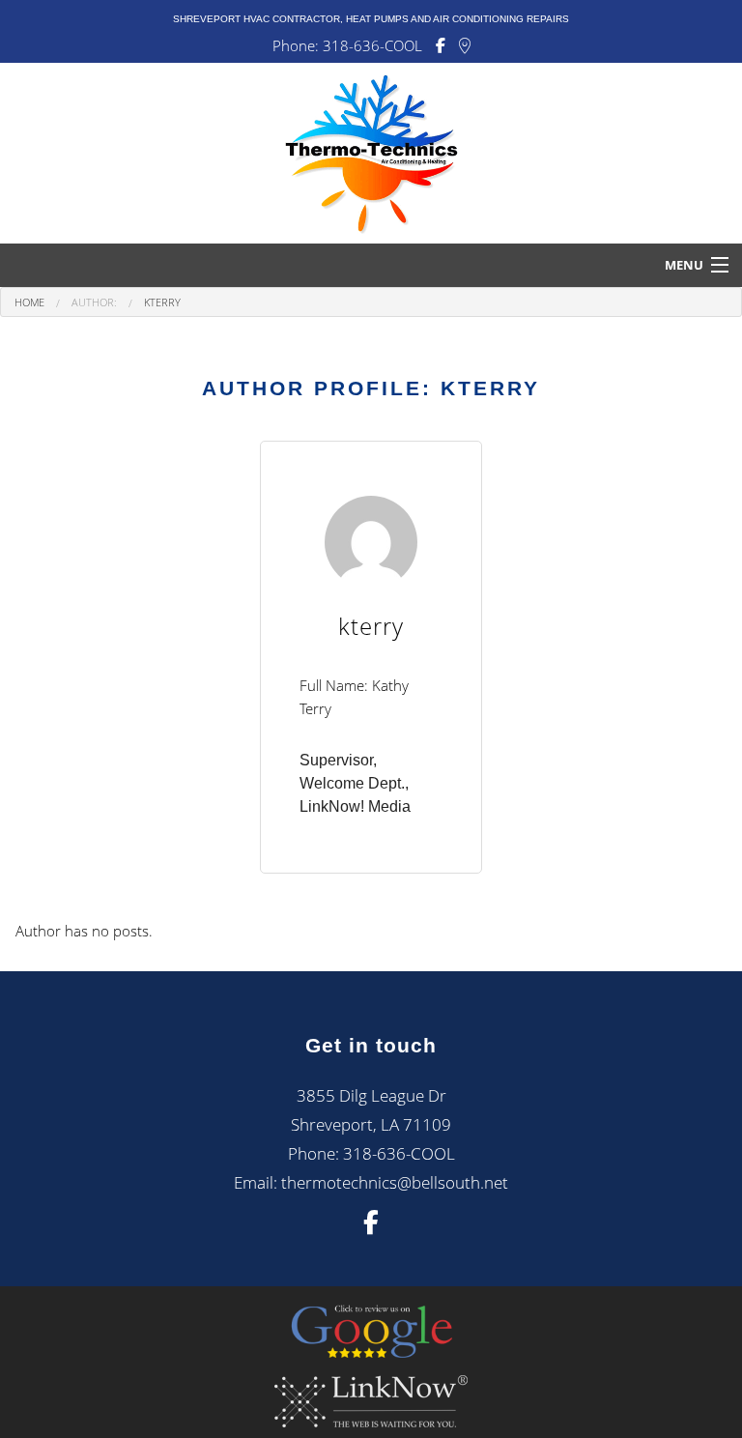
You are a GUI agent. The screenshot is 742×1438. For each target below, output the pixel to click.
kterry (162, 302)
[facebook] (371, 1226)
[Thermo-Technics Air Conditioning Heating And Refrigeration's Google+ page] (464, 46)
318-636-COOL (372, 45)
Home (29, 302)
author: (94, 302)
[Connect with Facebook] (440, 46)
